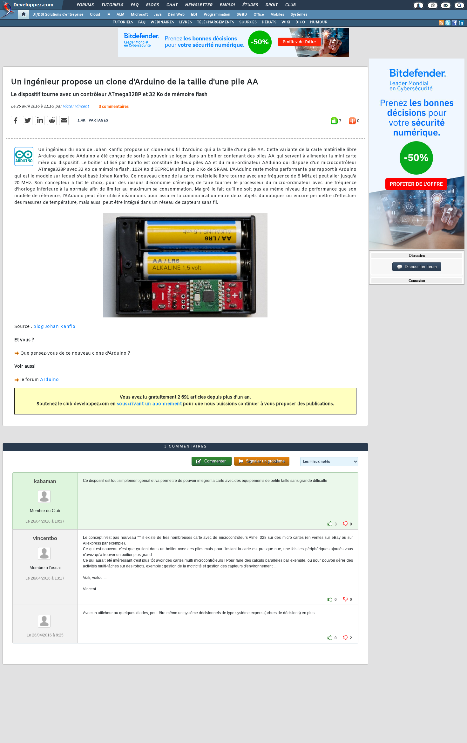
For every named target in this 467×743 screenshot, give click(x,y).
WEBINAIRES (162, 22)
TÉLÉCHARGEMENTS (215, 22)
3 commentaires (114, 106)
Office (259, 14)
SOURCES (248, 22)
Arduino (49, 380)
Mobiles (277, 14)
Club (290, 5)
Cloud (95, 14)
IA (108, 14)
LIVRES (185, 22)
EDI (194, 14)
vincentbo (45, 538)
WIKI (285, 22)
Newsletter (198, 5)
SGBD (242, 14)
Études (249, 5)
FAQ (134, 5)
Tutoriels (112, 5)
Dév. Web (176, 14)
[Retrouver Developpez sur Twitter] (447, 22)
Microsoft (139, 14)
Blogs (152, 5)
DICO (300, 22)
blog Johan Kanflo (54, 327)
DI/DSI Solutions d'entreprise (58, 14)
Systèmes (299, 14)
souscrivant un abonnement (149, 404)
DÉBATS (269, 22)
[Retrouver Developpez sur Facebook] (454, 22)
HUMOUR (319, 22)
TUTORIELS (123, 22)
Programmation (217, 14)
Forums (85, 5)
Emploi (227, 5)
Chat (172, 5)
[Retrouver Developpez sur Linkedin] (461, 22)
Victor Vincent (76, 106)
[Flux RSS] (441, 22)
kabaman (45, 481)
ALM (121, 14)
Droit (271, 5)
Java (157, 14)
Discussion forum (419, 266)
